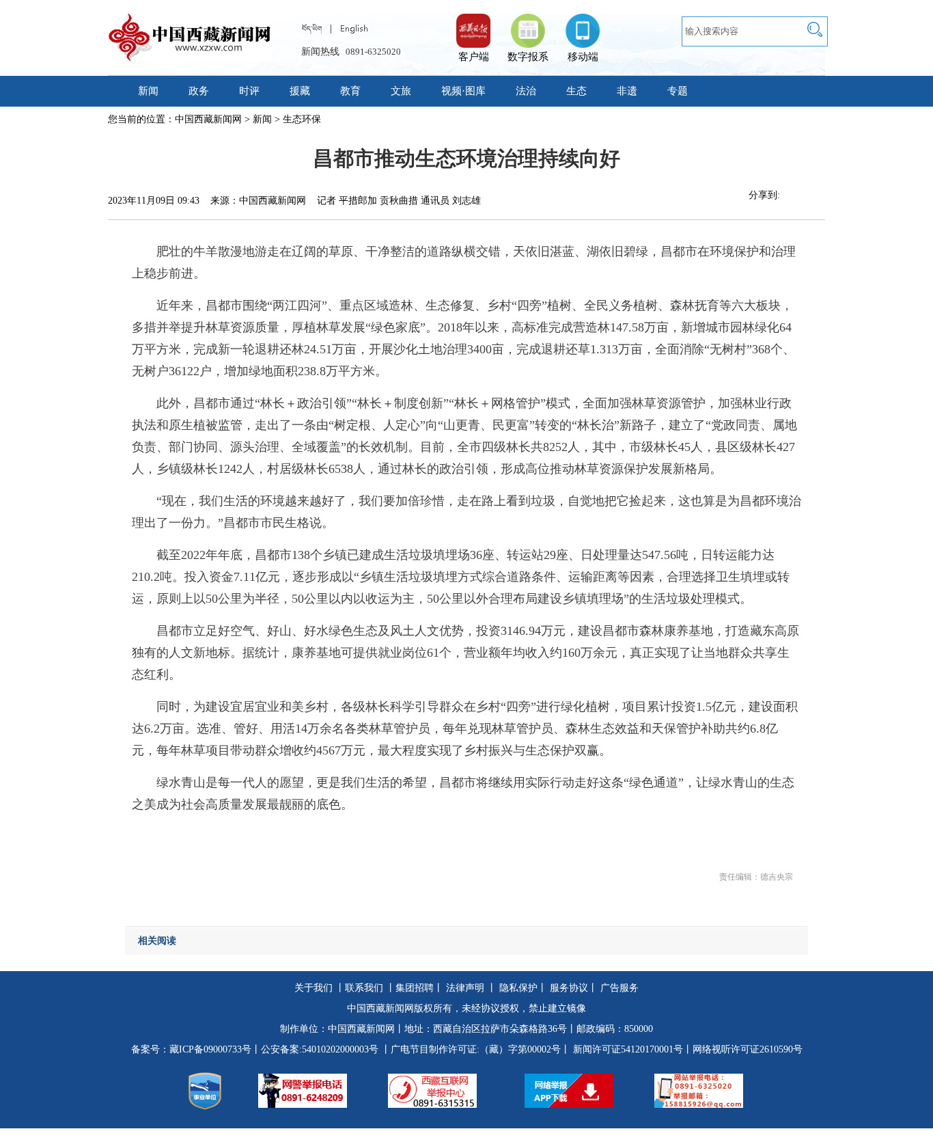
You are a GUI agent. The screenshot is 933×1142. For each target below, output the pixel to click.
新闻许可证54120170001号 (628, 1049)
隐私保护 (518, 988)
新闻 (148, 90)
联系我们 (364, 988)
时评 (249, 90)
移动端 (583, 56)
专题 (677, 90)
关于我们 (313, 988)
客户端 (473, 24)
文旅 (401, 90)
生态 (576, 90)
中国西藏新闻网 (208, 119)
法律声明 (465, 988)
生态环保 (302, 119)
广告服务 (619, 988)
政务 (199, 90)
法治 (526, 90)
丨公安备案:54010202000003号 (314, 1049)
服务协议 (569, 988)
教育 (350, 90)
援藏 (300, 90)
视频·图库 (463, 90)
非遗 (627, 90)
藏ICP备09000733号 (210, 1049)
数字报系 (527, 56)
